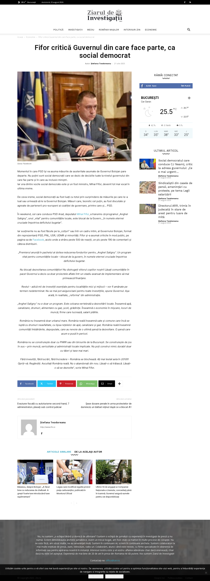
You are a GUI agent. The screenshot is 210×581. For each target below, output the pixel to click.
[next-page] (76, 503)
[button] (189, 30)
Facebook (38, 239)
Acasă (20, 37)
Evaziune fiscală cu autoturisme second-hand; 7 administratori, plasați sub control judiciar (43, 405)
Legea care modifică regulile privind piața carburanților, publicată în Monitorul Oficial (73, 490)
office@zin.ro (113, 560)
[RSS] (190, 2)
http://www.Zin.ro (47, 427)
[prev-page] (71, 503)
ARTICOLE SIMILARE (59, 451)
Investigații (75, 29)
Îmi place (185, 85)
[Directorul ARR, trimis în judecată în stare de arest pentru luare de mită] (147, 209)
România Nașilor (109, 29)
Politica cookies (114, 576)
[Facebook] (184, 2)
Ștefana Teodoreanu (101, 63)
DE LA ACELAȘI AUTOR (88, 451)
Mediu (90, 29)
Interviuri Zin (132, 29)
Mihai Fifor (83, 214)
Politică (58, 29)
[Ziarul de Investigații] (105, 15)
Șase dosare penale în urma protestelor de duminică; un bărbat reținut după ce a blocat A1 (106, 405)
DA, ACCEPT (96, 576)
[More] (119, 383)
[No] (206, 572)
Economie (151, 29)
